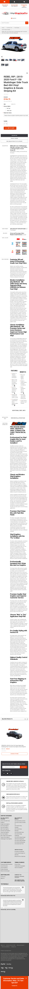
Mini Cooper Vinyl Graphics (6, 835)
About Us (2, 878)
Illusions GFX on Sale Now (20, 856)
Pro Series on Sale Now (19, 851)
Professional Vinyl (24, 6)
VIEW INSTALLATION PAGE (18, 418)
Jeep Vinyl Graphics (5, 832)
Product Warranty (4, 869)
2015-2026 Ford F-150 (19, 843)
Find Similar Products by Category (14, 141)
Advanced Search (20, 945)
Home (3, 27)
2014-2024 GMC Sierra (19, 832)
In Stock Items (14, 6)
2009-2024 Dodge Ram (19, 838)
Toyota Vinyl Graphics (5, 837)
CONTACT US (18, 874)
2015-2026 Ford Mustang (20, 842)
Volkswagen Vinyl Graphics (6, 838)
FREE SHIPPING (5, 6)
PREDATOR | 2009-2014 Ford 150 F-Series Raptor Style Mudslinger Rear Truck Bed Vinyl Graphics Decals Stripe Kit (13, 746)
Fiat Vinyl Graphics (4, 827)
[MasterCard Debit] (3, 971)
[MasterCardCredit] (11, 967)
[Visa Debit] (6, 967)
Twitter (7, 773)
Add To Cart (11, 128)
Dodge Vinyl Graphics (5, 824)
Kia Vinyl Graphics (4, 833)
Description (14, 135)
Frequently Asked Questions (6, 864)
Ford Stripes (16, 27)
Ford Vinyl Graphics (5, 825)
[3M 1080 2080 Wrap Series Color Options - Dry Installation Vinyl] (12, 251)
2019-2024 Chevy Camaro (20, 820)
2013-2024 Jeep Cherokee (20, 840)
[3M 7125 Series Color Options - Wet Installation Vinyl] (12, 243)
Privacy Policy (17, 864)
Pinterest (11, 773)
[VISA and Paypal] (3, 963)
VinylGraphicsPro (7, 950)
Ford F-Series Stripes (6, 29)
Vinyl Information (4, 866)
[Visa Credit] (3, 967)
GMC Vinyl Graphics (5, 829)
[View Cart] (24, 1)
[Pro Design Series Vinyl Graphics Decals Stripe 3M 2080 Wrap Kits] (19, 424)
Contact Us (3, 876)
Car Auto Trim (9, 27)
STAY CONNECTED (6, 770)
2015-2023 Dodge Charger (20, 837)
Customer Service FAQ (10, 945)
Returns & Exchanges (5, 870)
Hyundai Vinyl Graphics (5, 830)
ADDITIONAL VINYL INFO (18, 410)
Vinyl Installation (4, 867)
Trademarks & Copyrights (20, 866)
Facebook (4, 773)
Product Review (14, 138)
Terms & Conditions (19, 867)
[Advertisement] (14, 927)
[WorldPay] (8, 963)
